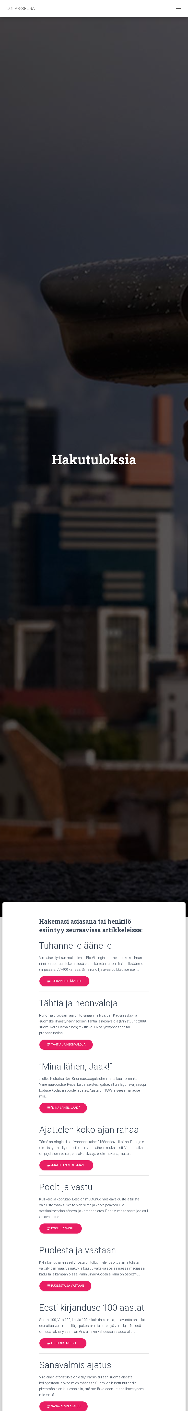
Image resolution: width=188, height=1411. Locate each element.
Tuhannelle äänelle (64, 981)
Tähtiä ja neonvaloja (66, 1044)
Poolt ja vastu (60, 1228)
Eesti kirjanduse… (63, 1343)
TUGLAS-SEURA (19, 8)
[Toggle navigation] (178, 9)
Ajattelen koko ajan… (66, 1165)
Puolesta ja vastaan (65, 1286)
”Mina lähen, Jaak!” (63, 1108)
